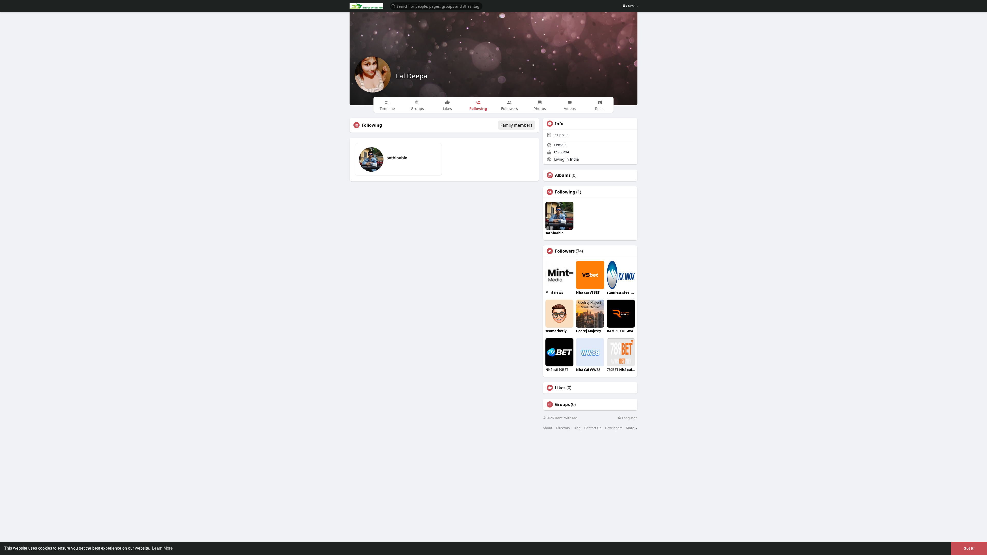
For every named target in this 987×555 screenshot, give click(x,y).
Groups (562, 404)
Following (565, 192)
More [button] (630, 427)
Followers (565, 251)
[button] (436, 6)
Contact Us (592, 428)
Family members (516, 125)
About (547, 428)
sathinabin (397, 157)
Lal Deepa (411, 75)
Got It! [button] (969, 548)
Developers (613, 428)
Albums (563, 175)
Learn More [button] (162, 548)
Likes (560, 388)
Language (629, 418)
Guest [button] (630, 5)
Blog (577, 428)
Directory (563, 428)
